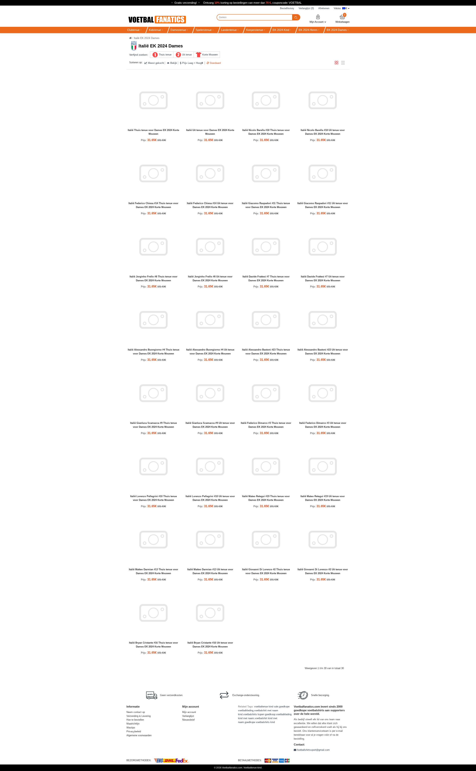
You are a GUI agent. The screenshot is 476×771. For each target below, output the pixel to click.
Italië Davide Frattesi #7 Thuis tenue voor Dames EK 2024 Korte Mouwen (266, 278)
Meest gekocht (156, 63)
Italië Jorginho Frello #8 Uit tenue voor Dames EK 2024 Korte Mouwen (210, 278)
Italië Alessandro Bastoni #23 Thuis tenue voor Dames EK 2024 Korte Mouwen (266, 351)
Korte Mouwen (210, 54)
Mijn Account (317, 21)
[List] (343, 63)
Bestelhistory (287, 8)
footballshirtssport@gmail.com (313, 749)
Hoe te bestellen (135, 719)
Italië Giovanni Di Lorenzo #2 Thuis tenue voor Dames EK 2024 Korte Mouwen (266, 571)
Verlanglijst (188, 716)
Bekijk (173, 63)
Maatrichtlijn (132, 723)
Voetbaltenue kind (252, 767)
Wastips (130, 727)
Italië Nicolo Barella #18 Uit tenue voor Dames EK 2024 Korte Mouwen (323, 132)
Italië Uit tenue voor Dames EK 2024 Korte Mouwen (210, 132)
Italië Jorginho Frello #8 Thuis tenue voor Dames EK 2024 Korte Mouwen (153, 278)
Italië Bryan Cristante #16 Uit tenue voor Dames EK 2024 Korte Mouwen (210, 644)
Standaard (215, 63)
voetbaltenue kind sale (266, 706)
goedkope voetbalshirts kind (260, 722)
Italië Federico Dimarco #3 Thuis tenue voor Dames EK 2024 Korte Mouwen (266, 425)
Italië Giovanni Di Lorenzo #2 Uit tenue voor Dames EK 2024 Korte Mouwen (323, 571)
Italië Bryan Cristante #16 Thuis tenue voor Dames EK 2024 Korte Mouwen (153, 644)
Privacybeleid (133, 731)
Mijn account (189, 712)
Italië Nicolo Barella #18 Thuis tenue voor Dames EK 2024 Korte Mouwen (266, 132)
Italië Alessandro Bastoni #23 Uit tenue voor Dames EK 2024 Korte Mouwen (323, 351)
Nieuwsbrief (188, 719)
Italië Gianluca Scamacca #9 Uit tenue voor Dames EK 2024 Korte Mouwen (210, 425)
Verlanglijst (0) (306, 8)
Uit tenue (187, 54)
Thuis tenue (165, 54)
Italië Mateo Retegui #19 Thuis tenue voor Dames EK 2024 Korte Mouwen (266, 498)
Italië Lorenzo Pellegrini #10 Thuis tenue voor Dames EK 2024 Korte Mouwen (153, 498)
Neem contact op (135, 712)
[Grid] (336, 63)
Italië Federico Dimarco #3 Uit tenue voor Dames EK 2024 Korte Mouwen (322, 425)
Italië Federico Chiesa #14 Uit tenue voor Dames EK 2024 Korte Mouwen (210, 205)
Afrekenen (323, 8)
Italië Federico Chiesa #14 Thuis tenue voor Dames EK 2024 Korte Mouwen (153, 205)
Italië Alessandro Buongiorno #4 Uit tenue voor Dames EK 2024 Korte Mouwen (210, 351)
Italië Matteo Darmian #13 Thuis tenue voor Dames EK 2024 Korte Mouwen (153, 571)
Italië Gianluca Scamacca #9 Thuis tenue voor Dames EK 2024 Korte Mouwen (153, 425)
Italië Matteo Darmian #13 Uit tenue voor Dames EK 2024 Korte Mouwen (210, 571)
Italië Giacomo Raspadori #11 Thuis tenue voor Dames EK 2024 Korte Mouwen (266, 205)
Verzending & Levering (138, 716)
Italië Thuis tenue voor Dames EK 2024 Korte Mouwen (153, 132)
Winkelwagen (342, 18)
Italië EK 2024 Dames (146, 37)
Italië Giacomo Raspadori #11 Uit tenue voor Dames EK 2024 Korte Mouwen (322, 205)
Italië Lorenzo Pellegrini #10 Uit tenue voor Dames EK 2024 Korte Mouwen (210, 498)
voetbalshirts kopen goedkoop (259, 714)
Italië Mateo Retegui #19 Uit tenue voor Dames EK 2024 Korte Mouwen (322, 498)
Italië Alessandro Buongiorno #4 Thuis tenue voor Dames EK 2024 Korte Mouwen (153, 351)
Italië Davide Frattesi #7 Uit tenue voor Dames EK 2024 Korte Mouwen (323, 278)
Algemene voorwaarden (139, 735)
